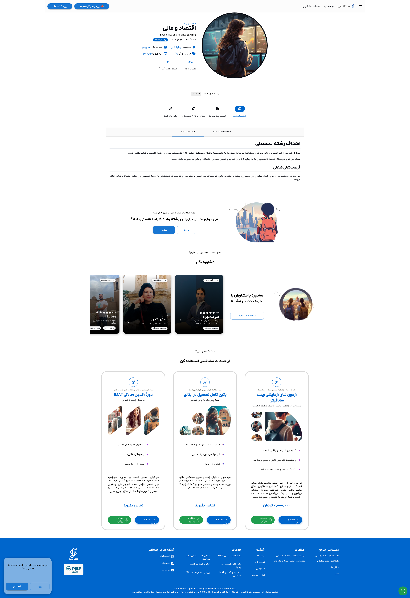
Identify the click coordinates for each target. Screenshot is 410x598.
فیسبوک (166, 563)
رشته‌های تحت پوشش (328, 560)
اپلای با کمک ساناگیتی (200, 564)
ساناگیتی (343, 6)
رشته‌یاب (329, 6)
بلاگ (337, 573)
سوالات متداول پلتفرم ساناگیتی (291, 555)
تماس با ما (260, 562)
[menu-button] (361, 6)
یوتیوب (166, 570)
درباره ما (261, 555)
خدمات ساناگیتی (311, 6)
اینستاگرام (165, 556)
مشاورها (335, 567)
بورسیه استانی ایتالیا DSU (198, 572)
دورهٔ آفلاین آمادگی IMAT (229, 555)
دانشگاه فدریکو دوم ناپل (183, 39)
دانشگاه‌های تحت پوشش (327, 555)
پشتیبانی (260, 568)
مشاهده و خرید (293, 521)
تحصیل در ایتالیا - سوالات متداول (289, 560)
